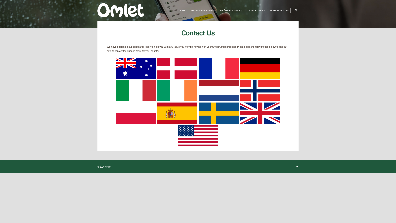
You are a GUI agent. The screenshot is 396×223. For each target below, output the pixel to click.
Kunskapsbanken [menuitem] (202, 10)
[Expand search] (296, 10)
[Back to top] (297, 166)
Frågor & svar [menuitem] (230, 10)
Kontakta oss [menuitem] (279, 10)
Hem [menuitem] (182, 10)
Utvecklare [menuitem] (255, 10)
